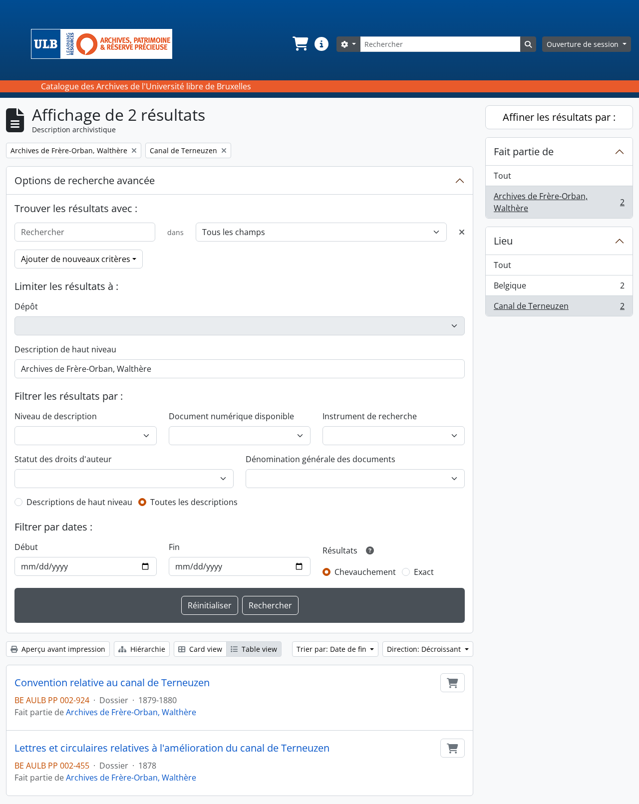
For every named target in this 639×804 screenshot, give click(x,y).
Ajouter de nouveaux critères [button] (75, 259)
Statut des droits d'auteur (63, 459)
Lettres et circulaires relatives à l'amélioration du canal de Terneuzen (171, 748)
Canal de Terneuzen (559, 308)
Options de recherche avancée (84, 180)
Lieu (503, 241)
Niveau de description (55, 416)
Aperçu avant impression (62, 649)
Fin (174, 546)
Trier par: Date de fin (332, 649)
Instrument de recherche (369, 416)
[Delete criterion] (462, 232)
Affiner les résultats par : (559, 117)
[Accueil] (105, 44)
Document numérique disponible (231, 416)
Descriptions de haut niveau (79, 502)
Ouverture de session (584, 44)
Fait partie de (524, 151)
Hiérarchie (146, 649)
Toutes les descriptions (194, 502)
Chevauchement (365, 571)
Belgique (559, 288)
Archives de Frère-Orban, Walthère (131, 712)
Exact (424, 571)
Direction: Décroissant (425, 649)
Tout (502, 175)
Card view (204, 649)
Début (26, 546)
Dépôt (26, 306)
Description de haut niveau (65, 349)
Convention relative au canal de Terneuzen (112, 683)
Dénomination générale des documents (320, 459)
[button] (300, 44)
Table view (258, 649)
